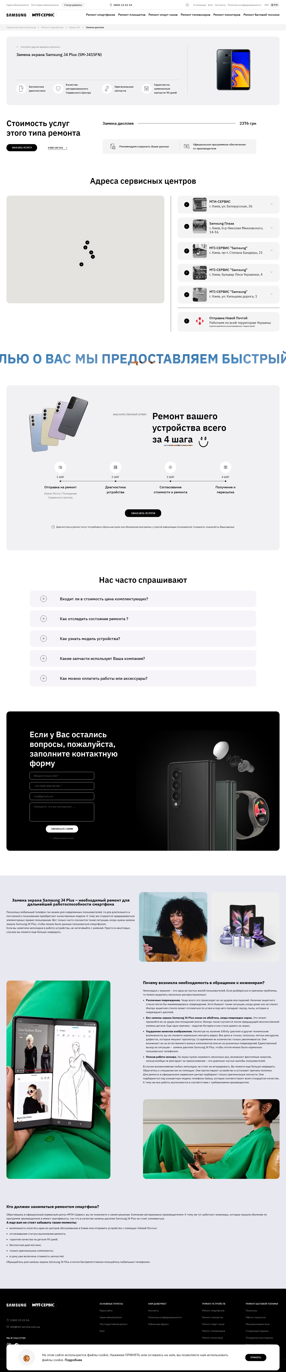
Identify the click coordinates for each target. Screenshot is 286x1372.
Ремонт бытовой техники (261, 15)
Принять (255, 1357)
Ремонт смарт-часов (163, 15)
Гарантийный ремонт (17, 4)
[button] (85, 247)
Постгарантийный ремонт (45, 4)
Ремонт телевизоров (195, 15)
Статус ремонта (73, 4)
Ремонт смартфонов (100, 15)
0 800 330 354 (55, 147)
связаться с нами (62, 828)
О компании (199, 4)
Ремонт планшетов (131, 15)
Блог (210, 4)
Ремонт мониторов (226, 15)
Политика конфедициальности (244, 4)
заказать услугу (22, 147)
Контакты (220, 4)
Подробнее (73, 1360)
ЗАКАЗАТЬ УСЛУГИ (143, 513)
